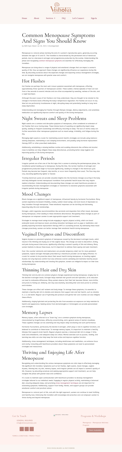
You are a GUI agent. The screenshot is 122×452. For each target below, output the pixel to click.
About (36, 18)
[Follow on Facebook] (22, 429)
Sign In (94, 18)
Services (49, 18)
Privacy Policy (34, 436)
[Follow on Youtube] (32, 429)
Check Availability (95, 430)
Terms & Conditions (20, 436)
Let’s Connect (78, 18)
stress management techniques (67, 383)
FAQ (64, 18)
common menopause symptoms (50, 61)
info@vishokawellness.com (26, 423)
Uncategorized (53, 46)
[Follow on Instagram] (27, 429)
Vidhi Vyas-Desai (30, 46)
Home (24, 18)
